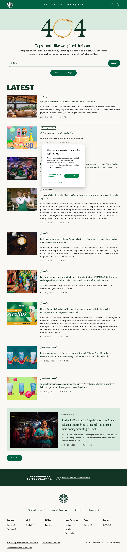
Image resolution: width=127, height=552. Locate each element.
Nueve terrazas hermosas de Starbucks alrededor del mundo (67, 101)
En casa (92, 510)
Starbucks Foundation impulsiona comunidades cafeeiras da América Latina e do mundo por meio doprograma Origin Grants (89, 425)
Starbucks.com (35, 510)
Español (68, 529)
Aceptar (71, 176)
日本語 (106, 525)
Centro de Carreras (58, 510)
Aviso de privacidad (54, 183)
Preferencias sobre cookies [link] (19, 548)
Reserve (78, 510)
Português (69, 533)
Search (114, 63)
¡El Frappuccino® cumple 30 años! (55, 133)
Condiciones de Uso (51, 543)
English (10, 525)
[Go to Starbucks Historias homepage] (10, 5)
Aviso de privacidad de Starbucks (22, 543)
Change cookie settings (54, 176)
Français (10, 529)
